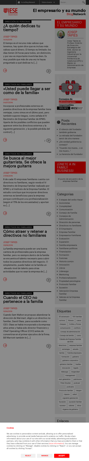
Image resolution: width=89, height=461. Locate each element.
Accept (62, 456)
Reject (28, 456)
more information (56, 443)
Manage (44, 456)
